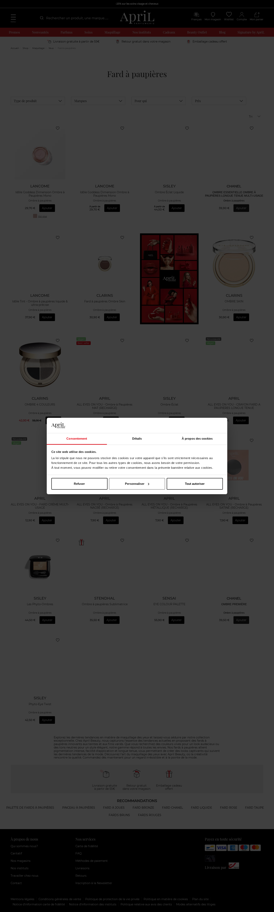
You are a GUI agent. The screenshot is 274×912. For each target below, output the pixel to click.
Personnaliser (134, 483)
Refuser (79, 483)
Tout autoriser (195, 483)
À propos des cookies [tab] (197, 438)
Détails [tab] (137, 438)
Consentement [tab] (76, 438)
